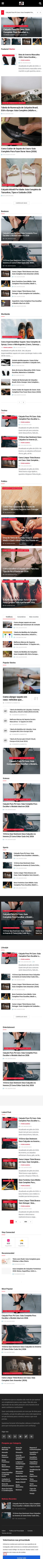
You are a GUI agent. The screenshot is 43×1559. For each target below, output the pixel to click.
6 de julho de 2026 (9, 605)
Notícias (19, 1490)
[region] (21, 1547)
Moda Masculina (19, 1486)
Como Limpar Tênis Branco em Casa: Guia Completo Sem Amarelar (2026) (25, 273)
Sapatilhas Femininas (33, 1463)
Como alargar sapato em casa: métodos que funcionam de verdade (27, 624)
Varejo (32, 1493)
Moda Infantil (8, 185)
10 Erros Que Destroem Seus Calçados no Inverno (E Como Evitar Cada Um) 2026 (19, 261)
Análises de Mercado (6, 1448)
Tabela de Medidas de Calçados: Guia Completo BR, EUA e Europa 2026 (25, 653)
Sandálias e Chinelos (34, 1453)
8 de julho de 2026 (7, 113)
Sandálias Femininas (33, 1458)
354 (25, 1222)
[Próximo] (23, 402)
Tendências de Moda (35, 1470)
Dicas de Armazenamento (8, 1485)
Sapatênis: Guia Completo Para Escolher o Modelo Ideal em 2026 (27, 302)
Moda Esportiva (21, 1476)
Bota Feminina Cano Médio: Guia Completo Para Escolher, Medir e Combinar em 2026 (24, 283)
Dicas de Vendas (19, 1448)
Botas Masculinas (6, 1466)
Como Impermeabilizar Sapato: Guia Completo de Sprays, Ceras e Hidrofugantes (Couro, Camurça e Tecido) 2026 (21, 343)
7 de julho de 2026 (9, 512)
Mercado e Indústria (19, 1467)
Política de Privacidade (16, 1531)
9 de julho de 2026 (25, 62)
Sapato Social (35, 1467)
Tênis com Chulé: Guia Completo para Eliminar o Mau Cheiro (26, 1260)
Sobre (4, 1531)
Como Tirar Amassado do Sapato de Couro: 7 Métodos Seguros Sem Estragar (21, 508)
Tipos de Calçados (33, 1489)
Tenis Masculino (33, 1485)
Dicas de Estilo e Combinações (7, 1489)
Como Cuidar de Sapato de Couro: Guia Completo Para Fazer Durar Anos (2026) (19, 150)
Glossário (19, 1452)
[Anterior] (19, 402)
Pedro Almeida (10, 34)
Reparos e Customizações (35, 1448)
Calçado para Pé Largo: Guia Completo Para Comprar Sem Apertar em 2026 (20, 601)
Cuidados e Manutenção (12, 144)
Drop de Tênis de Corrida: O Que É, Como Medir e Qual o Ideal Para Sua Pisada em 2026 (21, 539)
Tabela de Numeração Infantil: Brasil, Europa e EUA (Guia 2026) (23, 740)
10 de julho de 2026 (19, 286)
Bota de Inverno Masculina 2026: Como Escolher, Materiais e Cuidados (29, 56)
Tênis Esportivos (9, 519)
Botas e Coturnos (8, 55)
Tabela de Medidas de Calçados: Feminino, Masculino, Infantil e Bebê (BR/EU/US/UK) (25, 633)
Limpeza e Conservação (7, 459)
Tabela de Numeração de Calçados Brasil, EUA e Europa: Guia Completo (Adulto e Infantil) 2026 (19, 109)
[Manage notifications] (5, 1554)
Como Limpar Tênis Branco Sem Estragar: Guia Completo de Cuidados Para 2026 (25, 292)
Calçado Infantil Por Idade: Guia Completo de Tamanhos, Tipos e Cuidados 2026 (21, 191)
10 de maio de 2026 (19, 1264)
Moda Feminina (21, 1479)
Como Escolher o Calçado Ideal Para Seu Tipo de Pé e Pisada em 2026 (21, 569)
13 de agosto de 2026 (8, 154)
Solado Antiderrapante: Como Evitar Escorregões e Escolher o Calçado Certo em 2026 (26, 361)
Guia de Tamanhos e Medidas (14, 103)
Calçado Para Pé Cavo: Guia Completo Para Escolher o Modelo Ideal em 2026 (16, 31)
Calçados (5, 1470)
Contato (30, 1531)
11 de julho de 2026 (10, 238)
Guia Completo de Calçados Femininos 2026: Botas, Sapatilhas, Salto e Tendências (27, 1270)
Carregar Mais (21, 203)
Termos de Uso (6, 1533)
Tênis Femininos (33, 1480)
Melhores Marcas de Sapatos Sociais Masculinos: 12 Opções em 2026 (26, 643)
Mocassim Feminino (19, 1472)
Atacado (5, 1452)
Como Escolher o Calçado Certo (15, 26)
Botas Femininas (8, 1180)
